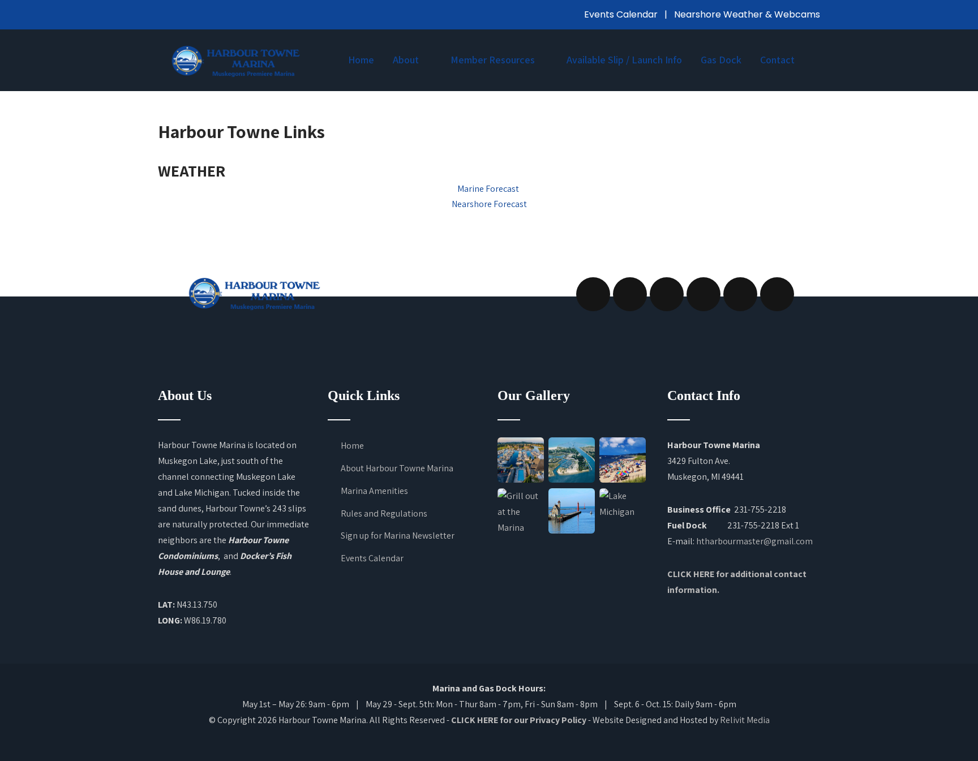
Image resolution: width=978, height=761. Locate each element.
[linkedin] (703, 294)
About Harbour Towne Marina (397, 468)
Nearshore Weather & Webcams (747, 14)
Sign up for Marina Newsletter (397, 535)
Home (361, 59)
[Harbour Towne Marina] (235, 61)
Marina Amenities (374, 491)
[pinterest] (740, 294)
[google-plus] (667, 294)
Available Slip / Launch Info (624, 59)
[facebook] (593, 294)
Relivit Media (745, 720)
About (406, 59)
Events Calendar (622, 14)
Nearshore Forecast (489, 204)
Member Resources (493, 59)
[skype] (777, 294)
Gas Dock (721, 59)
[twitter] (630, 294)
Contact (777, 59)
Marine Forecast (489, 189)
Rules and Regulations (384, 513)
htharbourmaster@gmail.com (754, 541)
